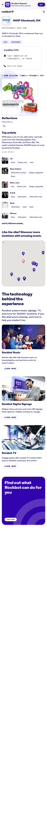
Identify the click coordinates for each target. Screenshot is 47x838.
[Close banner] (2, 4)
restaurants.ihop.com (14, 28)
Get (41, 4)
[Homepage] (7, 12)
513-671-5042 (14, 66)
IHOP (5, 42)
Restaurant (16, 42)
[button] (23, 261)
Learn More (10, 368)
